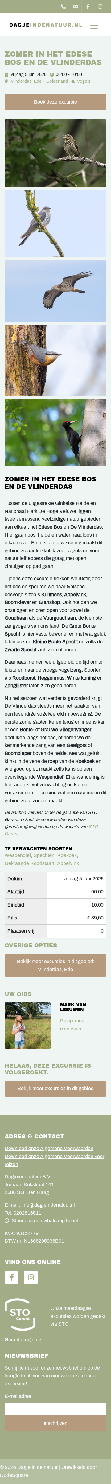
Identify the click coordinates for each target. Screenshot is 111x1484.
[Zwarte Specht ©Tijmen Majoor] (55, 433)
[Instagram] (100, 6)
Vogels (83, 81)
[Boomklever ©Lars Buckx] (55, 360)
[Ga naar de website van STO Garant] (23, 1314)
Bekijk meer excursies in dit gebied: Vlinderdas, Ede (55, 965)
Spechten (44, 855)
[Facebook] (88, 6)
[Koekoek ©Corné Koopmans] (55, 223)
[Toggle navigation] (94, 24)
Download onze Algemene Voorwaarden (49, 1148)
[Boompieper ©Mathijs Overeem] (55, 153)
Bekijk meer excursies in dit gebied (56, 1088)
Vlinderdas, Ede (26, 81)
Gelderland (57, 81)
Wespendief (18, 855)
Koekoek (67, 855)
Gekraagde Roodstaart (29, 863)
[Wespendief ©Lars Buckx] (55, 290)
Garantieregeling (23, 1339)
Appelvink (68, 863)
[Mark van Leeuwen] (28, 1025)
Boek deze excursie (55, 102)
